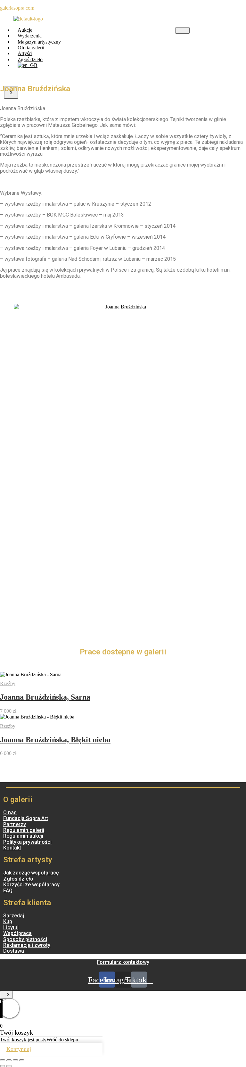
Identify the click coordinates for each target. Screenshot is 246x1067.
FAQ (7, 891)
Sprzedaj (13, 916)
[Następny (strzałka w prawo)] (9, 1066)
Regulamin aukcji (23, 836)
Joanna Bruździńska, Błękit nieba (55, 739)
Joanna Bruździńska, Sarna (45, 697)
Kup (7, 921)
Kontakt (12, 848)
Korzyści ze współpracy (31, 885)
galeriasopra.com (17, 8)
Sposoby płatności (25, 939)
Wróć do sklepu (62, 1039)
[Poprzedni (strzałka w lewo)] (2, 1066)
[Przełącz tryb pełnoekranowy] (15, 1060)
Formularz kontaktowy (123, 962)
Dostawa (13, 951)
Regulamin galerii (23, 830)
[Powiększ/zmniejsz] (21, 1060)
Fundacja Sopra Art (25, 818)
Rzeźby (7, 683)
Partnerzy (14, 824)
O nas (10, 812)
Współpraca (17, 933)
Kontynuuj (18, 1049)
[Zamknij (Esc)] (2, 1060)
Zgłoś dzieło (18, 879)
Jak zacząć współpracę (31, 873)
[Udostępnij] (9, 1060)
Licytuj (11, 927)
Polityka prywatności (27, 842)
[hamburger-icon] (182, 30)
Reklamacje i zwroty (26, 945)
